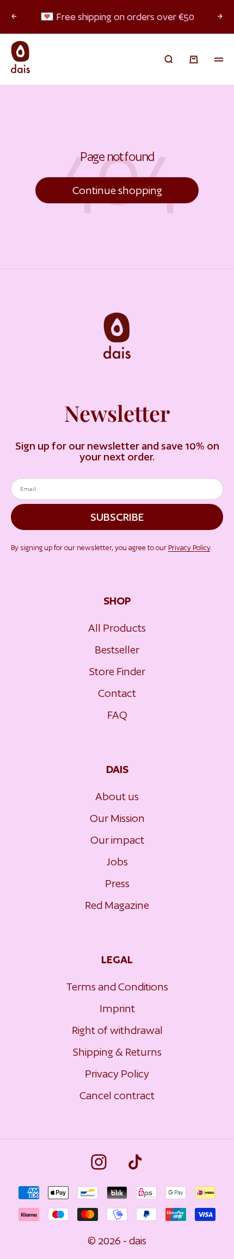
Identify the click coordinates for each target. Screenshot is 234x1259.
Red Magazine (117, 905)
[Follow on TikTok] (135, 1161)
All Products (117, 627)
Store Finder (117, 671)
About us (117, 796)
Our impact (117, 839)
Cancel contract (117, 1095)
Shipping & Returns (117, 1051)
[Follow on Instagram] (98, 1161)
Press (117, 883)
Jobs (117, 861)
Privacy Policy (189, 548)
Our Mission (117, 818)
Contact (117, 693)
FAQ (117, 714)
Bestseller (117, 649)
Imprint (117, 1008)
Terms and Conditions (117, 986)
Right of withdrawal (117, 1030)
